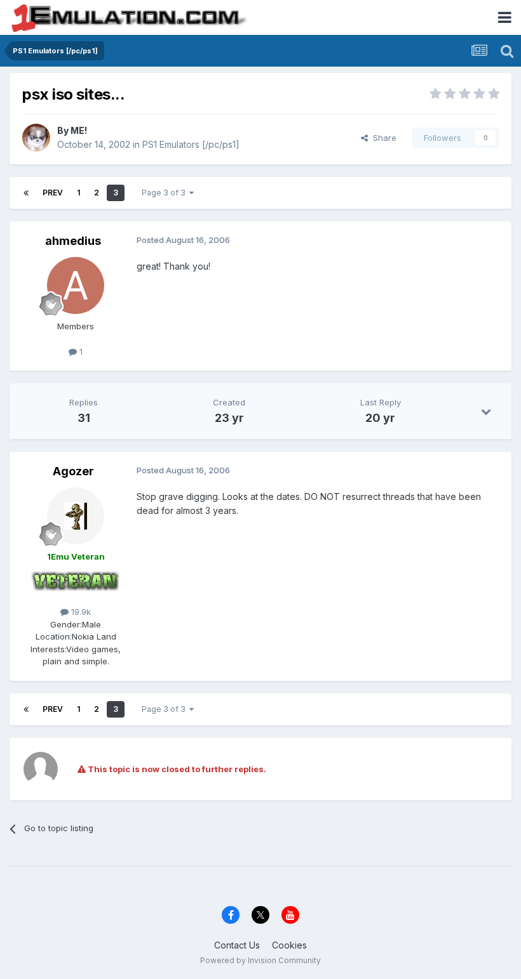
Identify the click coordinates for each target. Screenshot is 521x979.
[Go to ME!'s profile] (36, 138)
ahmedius (73, 240)
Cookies (289, 945)
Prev (53, 192)
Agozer (73, 471)
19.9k (80, 612)
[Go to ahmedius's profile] (75, 285)
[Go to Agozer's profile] (75, 515)
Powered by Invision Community (260, 960)
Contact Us (237, 945)
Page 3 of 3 (165, 192)
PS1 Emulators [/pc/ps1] (191, 144)
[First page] (26, 193)
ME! (79, 130)
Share (382, 138)
